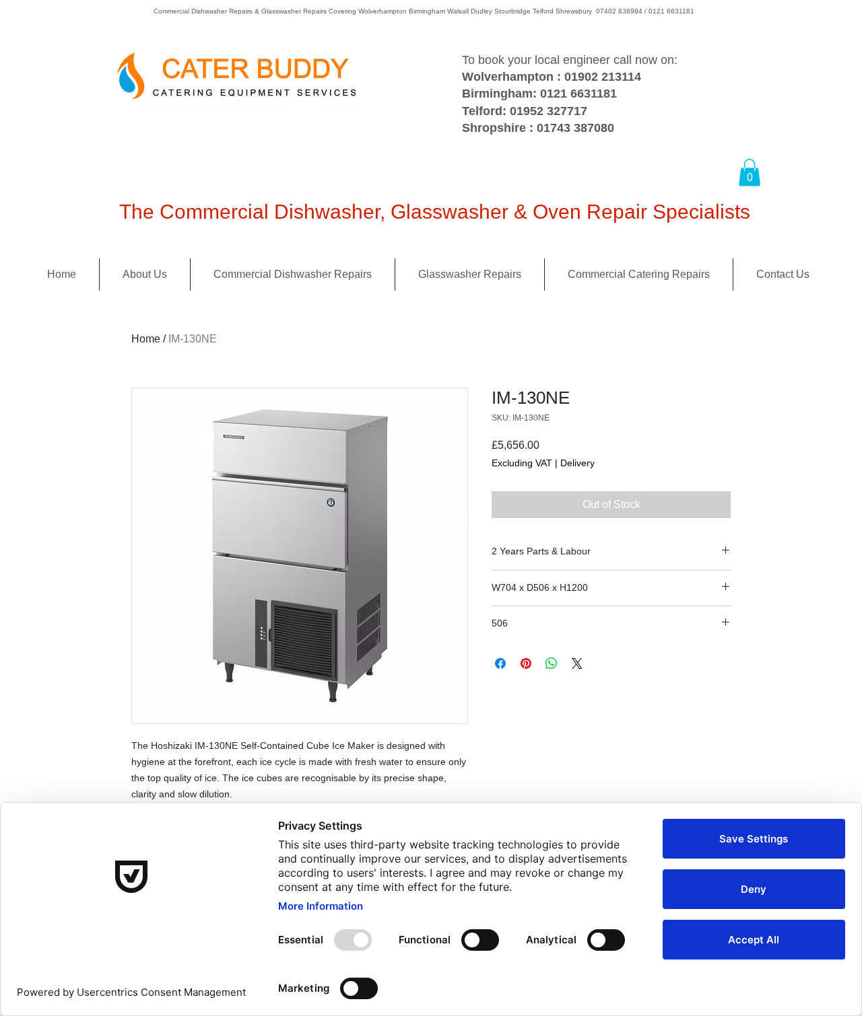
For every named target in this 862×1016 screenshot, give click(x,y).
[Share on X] (577, 663)
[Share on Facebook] (500, 663)
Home (145, 338)
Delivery (577, 463)
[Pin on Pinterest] (526, 663)
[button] (749, 172)
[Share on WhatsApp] (551, 663)
